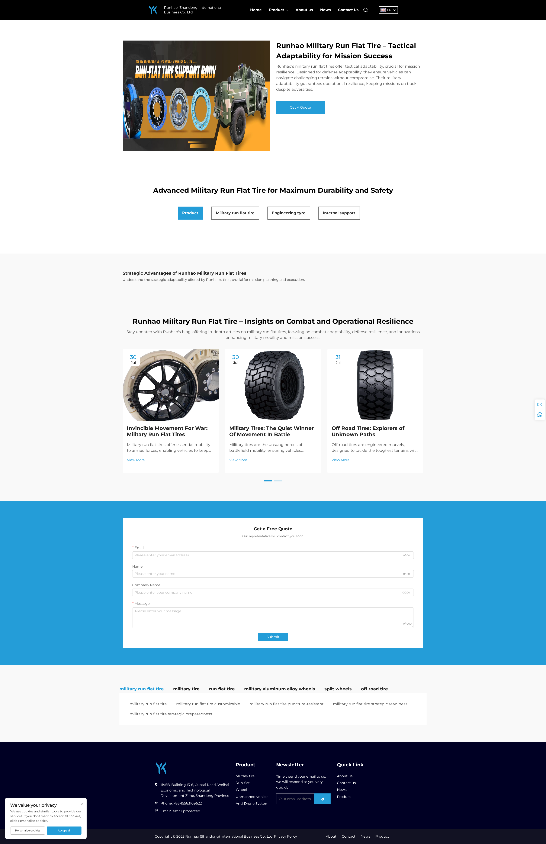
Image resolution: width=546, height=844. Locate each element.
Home (256, 10)
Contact (349, 836)
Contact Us (348, 10)
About (331, 836)
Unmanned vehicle (252, 797)
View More (136, 460)
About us (304, 10)
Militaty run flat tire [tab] (235, 213)
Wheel (241, 790)
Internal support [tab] (339, 213)
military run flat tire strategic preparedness (171, 714)
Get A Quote (300, 107)
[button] (268, 480)
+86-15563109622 (187, 803)
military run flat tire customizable (208, 704)
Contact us (346, 783)
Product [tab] (190, 213)
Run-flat (243, 783)
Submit (273, 637)
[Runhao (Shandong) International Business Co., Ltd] (153, 10)
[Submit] (322, 798)
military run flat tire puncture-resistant (287, 704)
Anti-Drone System (252, 804)
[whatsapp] (540, 415)
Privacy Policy (285, 836)
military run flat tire (148, 704)
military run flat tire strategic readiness (370, 704)
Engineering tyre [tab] (288, 213)
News (325, 10)
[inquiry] (540, 404)
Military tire (245, 776)
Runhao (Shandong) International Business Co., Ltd (193, 10)
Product (276, 10)
